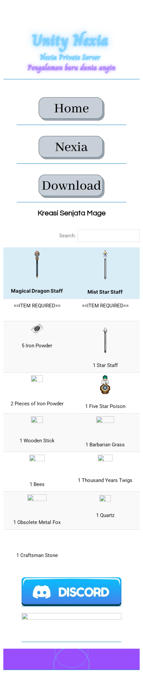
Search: (67, 236)
